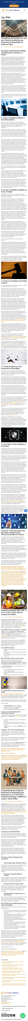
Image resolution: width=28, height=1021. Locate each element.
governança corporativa (14, 580)
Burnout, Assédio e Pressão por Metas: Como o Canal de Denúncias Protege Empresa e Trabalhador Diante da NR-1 (12, 969)
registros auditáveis (14, 414)
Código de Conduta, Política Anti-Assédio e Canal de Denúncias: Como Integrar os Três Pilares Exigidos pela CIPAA (13, 972)
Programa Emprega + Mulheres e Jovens (9, 955)
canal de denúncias (7, 572)
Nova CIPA (10, 758)
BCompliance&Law (18, 46)
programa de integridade (13, 584)
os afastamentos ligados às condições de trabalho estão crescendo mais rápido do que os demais (13, 320)
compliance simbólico (18, 575)
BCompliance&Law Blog (8, 1019)
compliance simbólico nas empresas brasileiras (10, 576)
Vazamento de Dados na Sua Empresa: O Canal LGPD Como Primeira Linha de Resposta (12, 962)
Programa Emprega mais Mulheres (12, 759)
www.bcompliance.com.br (5, 1003)
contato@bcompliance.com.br (6, 1002)
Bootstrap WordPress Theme (17, 1019)
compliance (3, 953)
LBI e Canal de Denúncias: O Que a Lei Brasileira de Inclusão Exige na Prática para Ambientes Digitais (14, 978)
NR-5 (16, 758)
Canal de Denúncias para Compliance (12, 571)
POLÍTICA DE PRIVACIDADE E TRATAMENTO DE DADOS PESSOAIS (14, 1006)
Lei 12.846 (11, 581)
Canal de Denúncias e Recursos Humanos (13, 755)
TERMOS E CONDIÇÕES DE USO (7, 1008)
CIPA (4, 758)
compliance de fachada (9, 575)
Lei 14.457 (15, 581)
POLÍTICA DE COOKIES (6, 1010)
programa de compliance (19, 953)
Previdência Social (4, 584)
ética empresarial (20, 579)
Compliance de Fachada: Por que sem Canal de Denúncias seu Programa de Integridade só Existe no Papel (14, 41)
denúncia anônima (14, 577)
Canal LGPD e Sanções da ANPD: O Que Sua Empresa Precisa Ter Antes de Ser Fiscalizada (13, 981)
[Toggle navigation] (24, 10)
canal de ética (18, 952)
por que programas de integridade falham (15, 583)
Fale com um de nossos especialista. (8, 753)
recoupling (20, 584)
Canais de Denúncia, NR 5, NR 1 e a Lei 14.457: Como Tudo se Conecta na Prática (14, 612)
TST (23, 584)
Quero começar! (14, 6)
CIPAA (8, 573)
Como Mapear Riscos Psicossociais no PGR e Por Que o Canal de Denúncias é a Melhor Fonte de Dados (13, 975)
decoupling (8, 577)
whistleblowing (4, 585)
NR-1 (19, 581)
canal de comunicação (11, 756)
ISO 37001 (7, 581)
